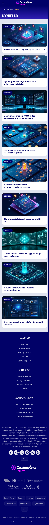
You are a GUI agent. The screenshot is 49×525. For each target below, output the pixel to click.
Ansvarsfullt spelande (20, 517)
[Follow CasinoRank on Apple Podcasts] (38, 452)
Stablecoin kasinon (24, 412)
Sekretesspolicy (24, 361)
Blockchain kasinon (24, 404)
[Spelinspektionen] (7, 480)
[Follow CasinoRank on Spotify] (32, 452)
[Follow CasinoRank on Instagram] (16, 452)
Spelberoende (7, 517)
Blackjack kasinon (24, 380)
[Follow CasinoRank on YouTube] (27, 452)
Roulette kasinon (24, 384)
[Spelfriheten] (28, 487)
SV (23, 458)
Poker (24, 388)
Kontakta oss (24, 348)
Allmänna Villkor (41, 517)
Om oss (24, 344)
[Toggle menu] (3, 3)
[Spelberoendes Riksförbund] (35, 480)
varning (31, 517)
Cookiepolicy (15, 522)
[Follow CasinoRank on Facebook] (11, 452)
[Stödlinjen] (13, 487)
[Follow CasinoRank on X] (21, 452)
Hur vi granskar (24, 352)
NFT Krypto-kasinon (24, 408)
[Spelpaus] (18, 480)
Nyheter (24, 356)
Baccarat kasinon (24, 376)
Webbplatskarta (33, 522)
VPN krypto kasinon (24, 416)
